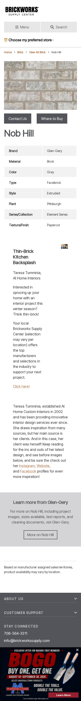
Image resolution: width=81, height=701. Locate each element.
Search (61, 27)
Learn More (63, 695)
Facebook (28, 471)
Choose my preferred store (30, 40)
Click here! (21, 386)
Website (43, 465)
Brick (20, 52)
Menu (24, 27)
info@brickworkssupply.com (27, 640)
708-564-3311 (15, 633)
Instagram (27, 465)
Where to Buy (52, 118)
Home (8, 52)
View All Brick (37, 52)
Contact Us (18, 118)
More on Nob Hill (40, 535)
